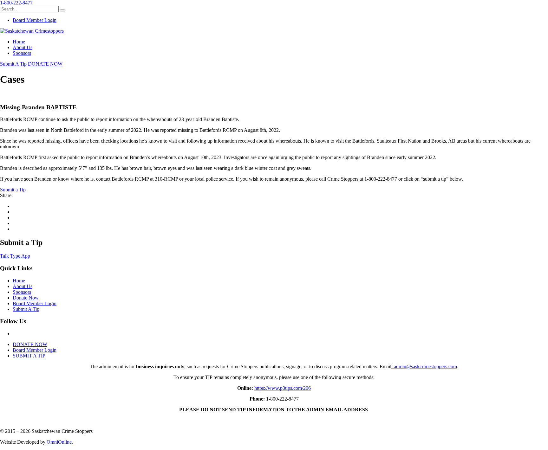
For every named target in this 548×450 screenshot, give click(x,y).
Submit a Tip (13, 189)
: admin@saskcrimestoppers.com (424, 366)
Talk (4, 256)
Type (15, 256)
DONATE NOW (45, 64)
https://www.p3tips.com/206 (282, 388)
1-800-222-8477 (16, 2)
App (25, 256)
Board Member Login (34, 20)
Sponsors (22, 53)
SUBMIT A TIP (29, 355)
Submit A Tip (13, 64)
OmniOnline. (60, 442)
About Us (22, 47)
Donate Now (26, 297)
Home (19, 41)
